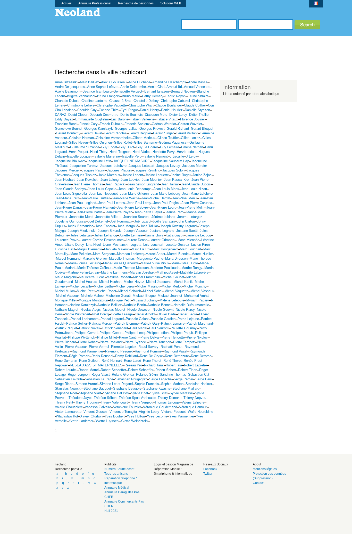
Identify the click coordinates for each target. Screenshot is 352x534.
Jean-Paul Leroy (139, 203)
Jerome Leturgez (189, 217)
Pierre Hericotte (173, 337)
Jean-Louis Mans (166, 189)
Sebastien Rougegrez (131, 379)
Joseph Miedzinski (82, 231)
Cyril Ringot (129, 110)
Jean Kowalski (87, 180)
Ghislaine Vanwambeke (113, 138)
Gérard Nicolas (115, 133)
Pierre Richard (65, 342)
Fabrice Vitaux (167, 119)
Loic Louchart (153, 245)
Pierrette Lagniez (123, 347)
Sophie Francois (147, 384)
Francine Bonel (66, 124)
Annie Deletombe (133, 87)
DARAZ (60, 115)
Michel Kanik (183, 282)
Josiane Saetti (187, 231)
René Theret (152, 361)
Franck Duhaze (111, 124)
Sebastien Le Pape (99, 379)
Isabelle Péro (131, 156)
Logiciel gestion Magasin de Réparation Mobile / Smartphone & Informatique (173, 469)
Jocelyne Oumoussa (70, 221)
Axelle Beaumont (67, 91)
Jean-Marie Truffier (95, 198)
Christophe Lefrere (81, 105)
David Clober (77, 115)
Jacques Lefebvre (113, 166)
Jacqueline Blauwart (70, 161)
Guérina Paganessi (173, 142)
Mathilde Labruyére (194, 272)
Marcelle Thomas (122, 258)
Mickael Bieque (144, 296)
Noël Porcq (100, 314)
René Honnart (112, 361)
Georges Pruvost (152, 128)
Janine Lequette (157, 175)
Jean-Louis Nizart (194, 189)
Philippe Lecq (134, 333)
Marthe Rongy (191, 268)
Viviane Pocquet (173, 412)
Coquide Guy (87, 110)
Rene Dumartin (66, 361)
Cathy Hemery (152, 96)
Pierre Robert (88, 342)
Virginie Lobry (149, 412)
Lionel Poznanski (115, 245)
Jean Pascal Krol (176, 180)
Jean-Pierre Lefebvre (132, 207)
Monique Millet (66, 300)
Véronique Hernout (193, 407)
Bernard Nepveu (183, 91)
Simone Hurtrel (87, 384)
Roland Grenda (123, 374)
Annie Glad (156, 87)
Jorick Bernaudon (80, 226)
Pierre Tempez (184, 342)
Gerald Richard (178, 128)
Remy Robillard (126, 356)
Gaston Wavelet (190, 124)
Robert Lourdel (66, 370)
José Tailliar (149, 226)
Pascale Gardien (163, 319)
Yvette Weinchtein (134, 421)
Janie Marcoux (109, 175)
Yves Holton (136, 416)
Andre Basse (197, 82)
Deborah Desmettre (103, 115)
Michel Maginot (148, 286)
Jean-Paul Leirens (111, 203)
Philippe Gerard (85, 333)
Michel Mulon (65, 291)
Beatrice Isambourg (97, 91)
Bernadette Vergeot (128, 91)
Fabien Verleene (142, 119)
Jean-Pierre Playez (148, 212)
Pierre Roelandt (111, 342)
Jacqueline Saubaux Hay (170, 161)
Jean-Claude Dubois (196, 184)
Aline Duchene (139, 82)
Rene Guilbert (89, 361)
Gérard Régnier (140, 133)
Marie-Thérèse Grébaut (94, 268)
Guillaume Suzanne (84, 147)
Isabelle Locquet (79, 156)
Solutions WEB (170, 3)
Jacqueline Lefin (99, 161)
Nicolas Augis (90, 309)
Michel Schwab (129, 291)
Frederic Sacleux (137, 124)
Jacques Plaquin (119, 170)
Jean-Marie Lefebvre (197, 193)
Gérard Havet (92, 133)
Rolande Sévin (147, 374)
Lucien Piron (200, 245)
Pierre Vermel (99, 347)
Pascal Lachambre (84, 319)
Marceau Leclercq (130, 254)
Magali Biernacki (89, 249)
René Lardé (132, 361)
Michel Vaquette (176, 291)
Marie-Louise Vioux (155, 263)
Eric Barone (119, 119)
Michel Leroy (125, 286)
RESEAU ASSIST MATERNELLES (96, 365)
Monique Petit (120, 300)
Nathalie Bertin (135, 305)
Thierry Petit (64, 402)
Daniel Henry (149, 110)
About (257, 464)
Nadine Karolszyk (83, 305)
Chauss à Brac (120, 101)
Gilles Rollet (123, 142)
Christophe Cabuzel (175, 101)
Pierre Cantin (128, 337)
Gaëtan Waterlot (164, 124)
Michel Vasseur (201, 291)
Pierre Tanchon (160, 342)
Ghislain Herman (81, 138)
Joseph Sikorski (110, 231)
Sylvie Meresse (181, 393)
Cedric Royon (175, 96)
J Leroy (191, 156)
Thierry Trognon (87, 402)
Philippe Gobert (110, 333)
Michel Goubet (173, 277)
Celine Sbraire (198, 96)
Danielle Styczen (197, 110)
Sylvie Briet (139, 393)
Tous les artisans (116, 473)
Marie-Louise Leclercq (84, 263)
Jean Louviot (130, 180)
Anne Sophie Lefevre (102, 87)
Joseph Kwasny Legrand (178, 226)
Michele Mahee (92, 296)
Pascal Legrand (112, 319)
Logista (135, 245)
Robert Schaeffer (113, 370)
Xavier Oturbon (91, 416)
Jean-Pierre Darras (69, 207)
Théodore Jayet (80, 398)
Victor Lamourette (68, 412)
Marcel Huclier (202, 254)
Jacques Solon (173, 170)
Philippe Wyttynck (81, 337)
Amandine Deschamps (169, 82)
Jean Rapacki (115, 184)
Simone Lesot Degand (116, 384)
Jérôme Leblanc (163, 217)
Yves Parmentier (181, 416)
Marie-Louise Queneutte (121, 263)
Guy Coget (109, 147)
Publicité (110, 464)
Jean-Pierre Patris (89, 212)
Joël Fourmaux (121, 221)
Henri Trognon (120, 152)
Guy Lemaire (169, 147)
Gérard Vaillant (187, 133)
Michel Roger (106, 291)
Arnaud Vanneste (196, 87)
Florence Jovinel (192, 119)
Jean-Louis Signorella (71, 193)
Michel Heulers (86, 282)
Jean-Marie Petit (67, 198)
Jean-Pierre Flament (100, 207)
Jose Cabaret (105, 226)
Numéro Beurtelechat (119, 469)
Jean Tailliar (170, 184)
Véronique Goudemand (160, 407)
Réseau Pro (133, 365)
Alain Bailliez (89, 82)
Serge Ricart (64, 384)
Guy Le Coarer (147, 147)
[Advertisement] (148, 48)
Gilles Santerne (145, 142)
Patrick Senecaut (115, 328)
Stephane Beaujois (127, 388)
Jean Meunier (152, 180)
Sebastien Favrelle (69, 379)
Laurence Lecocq (198, 235)
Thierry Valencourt (114, 402)
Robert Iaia (174, 365)
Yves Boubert (115, 416)
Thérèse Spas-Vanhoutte (137, 398)
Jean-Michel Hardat (155, 198)
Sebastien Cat (198, 374)
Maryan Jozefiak (142, 272)
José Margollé (127, 226)
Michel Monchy (195, 286)
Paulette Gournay (184, 328)
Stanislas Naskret (199, 384)
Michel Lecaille (81, 286)
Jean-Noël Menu (184, 198)
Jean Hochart (65, 180)
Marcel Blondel (178, 254)
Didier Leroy (178, 115)
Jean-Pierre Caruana (197, 203)
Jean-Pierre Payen (118, 212)
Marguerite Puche (150, 258)
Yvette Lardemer (81, 421)
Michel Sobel (152, 291)
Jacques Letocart (141, 166)
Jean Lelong (109, 180)
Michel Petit (86, 291)
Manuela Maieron (117, 249)
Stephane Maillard (185, 388)
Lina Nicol (93, 245)
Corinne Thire (109, 110)
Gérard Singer (163, 133)
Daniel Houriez (172, 110)
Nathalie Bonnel (159, 305)
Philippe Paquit (182, 333)
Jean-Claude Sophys (70, 189)
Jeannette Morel (81, 217)
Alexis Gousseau (114, 82)
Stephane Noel (66, 393)
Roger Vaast (100, 374)
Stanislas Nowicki (68, 388)
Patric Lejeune (188, 319)
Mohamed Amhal (196, 296)
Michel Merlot (172, 286)
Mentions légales (265, 469)
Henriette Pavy (164, 152)
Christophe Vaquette (112, 105)
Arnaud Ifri (174, 87)
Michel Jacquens (158, 282)
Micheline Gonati (118, 296)
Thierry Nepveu (194, 398)
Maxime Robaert (119, 277)
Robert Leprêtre (195, 365)
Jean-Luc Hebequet (103, 193)
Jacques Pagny (93, 170)
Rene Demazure (177, 356)
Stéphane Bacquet (97, 388)
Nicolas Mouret (114, 309)
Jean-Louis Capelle (102, 189)
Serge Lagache (160, 379)
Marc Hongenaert (165, 249)
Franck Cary (88, 124)
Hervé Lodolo (186, 152)
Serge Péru (203, 379)
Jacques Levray (168, 166)
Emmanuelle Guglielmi (92, 119)
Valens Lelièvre (193, 402)
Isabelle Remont (156, 156)
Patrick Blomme (127, 323)
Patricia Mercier (101, 323)
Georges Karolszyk (98, 128)
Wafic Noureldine (200, 412)
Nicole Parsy (185, 309)
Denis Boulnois (131, 115)
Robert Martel (89, 370)
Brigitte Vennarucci (81, 96)
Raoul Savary (148, 347)
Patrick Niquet (66, 328)
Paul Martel (138, 328)
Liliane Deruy (74, 245)
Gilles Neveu (78, 142)
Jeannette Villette (108, 217)
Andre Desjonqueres (70, 87)
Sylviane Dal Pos (116, 393)
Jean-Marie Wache (125, 198)
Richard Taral (154, 365)
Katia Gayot (174, 235)
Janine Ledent (132, 175)
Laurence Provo (66, 240)
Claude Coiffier (195, 105)
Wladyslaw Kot (67, 416)
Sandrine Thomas (173, 374)
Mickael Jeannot (170, 296)
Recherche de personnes (136, 3)
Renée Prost (193, 361)
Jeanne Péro (174, 212)
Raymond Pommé (148, 351)
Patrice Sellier (76, 323)
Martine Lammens (114, 272)
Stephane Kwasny (156, 388)
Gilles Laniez (190, 138)
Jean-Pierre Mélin (191, 207)
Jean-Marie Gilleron (134, 193)
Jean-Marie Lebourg (165, 193)
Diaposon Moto (156, 115)
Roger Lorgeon (78, 374)
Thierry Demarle (169, 398)
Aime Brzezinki (66, 82)
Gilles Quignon (101, 142)
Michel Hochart (110, 282)
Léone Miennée (188, 240)
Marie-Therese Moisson (131, 268)
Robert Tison (187, 370)
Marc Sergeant (104, 254)
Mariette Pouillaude (165, 268)
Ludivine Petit (65, 249)
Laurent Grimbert (161, 240)
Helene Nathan (192, 147)
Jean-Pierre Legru (163, 207)
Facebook (210, 469)
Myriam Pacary (197, 300)
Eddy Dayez (64, 119)
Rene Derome (201, 356)
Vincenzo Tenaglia (123, 412)
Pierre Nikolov (197, 337)
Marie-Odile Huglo (184, 263)
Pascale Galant (137, 319)
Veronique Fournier (127, 407)
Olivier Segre (187, 314)
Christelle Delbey (146, 101)
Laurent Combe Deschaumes (102, 240)
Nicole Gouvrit (163, 309)
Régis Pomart (79, 356)
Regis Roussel (102, 356)
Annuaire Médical (116, 487)
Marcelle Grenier (94, 258)
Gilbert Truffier (168, 138)
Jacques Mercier (194, 166)
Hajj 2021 (111, 511)
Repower (61, 365)
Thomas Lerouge (167, 402)
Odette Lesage (122, 314)
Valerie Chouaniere (69, 407)
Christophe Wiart (141, 105)
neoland (60, 464)
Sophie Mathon (172, 384)
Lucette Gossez (177, 245)
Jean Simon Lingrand (143, 184)
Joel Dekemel (98, 221)
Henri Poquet (78, 152)
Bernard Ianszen (156, 91)
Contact (258, 483)
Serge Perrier (183, 379)
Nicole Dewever (138, 309)
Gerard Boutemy (68, 133)
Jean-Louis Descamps (135, 189)
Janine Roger (180, 175)
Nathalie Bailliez (110, 305)
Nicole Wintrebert (77, 314)
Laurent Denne (136, 240)
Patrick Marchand (200, 323)
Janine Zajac (202, 175)
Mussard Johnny (145, 300)
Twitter (207, 473)
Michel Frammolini (147, 277)
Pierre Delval (150, 337)
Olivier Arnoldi (145, 314)
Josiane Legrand (162, 231)
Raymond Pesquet (119, 351)
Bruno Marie (131, 96)
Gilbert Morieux (144, 138)
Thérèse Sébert (105, 398)
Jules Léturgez (81, 235)
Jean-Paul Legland (82, 203)
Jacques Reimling (147, 170)
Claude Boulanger (169, 105)
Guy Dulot (126, 147)
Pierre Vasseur (76, 347)
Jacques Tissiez (84, 175)
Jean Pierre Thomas (88, 184)
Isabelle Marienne (107, 156)
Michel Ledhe (104, 286)
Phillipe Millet (107, 337)
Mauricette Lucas (92, 277)
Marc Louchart (190, 249)
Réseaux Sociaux (215, 464)
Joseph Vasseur (136, 231)
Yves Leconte (157, 416)
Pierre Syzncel (136, 342)
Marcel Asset (155, 254)
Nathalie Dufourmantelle (191, 305)
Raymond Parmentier (87, 351)
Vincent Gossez (95, 412)
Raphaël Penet (171, 347)
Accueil (66, 3)
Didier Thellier (199, 115)
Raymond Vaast (175, 351)
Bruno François (108, 96)
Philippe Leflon (158, 333)
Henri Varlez (141, 152)
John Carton (186, 221)
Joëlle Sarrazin (164, 221)
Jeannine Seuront (136, 217)
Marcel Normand (68, 258)
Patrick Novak (89, 328)
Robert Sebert (165, 370)
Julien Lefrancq (105, 235)
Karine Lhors (154, 235)
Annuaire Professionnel (94, 3)
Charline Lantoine (94, 101)
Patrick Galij (150, 323)
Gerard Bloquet (202, 128)
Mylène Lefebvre (172, 300)
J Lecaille (177, 156)
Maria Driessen (176, 258)
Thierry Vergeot (141, 402)
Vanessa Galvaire (98, 407)
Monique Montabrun (93, 300)
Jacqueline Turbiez (84, 166)
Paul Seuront (159, 328)
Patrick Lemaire (173, 323)
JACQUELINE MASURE (131, 161)
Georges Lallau (126, 128)
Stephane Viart (90, 393)
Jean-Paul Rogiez (166, 203)
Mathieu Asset (167, 272)
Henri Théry (98, 152)
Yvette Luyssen (107, 421)
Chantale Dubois (67, 101)
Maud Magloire (66, 277)
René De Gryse (151, 356)
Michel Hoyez (134, 282)
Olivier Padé (166, 314)
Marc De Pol (141, 249)
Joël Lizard (142, 221)
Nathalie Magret (66, 309)
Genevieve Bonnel (68, 128)
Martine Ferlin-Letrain (83, 272)
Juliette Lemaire (131, 235)
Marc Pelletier (80, 254)
